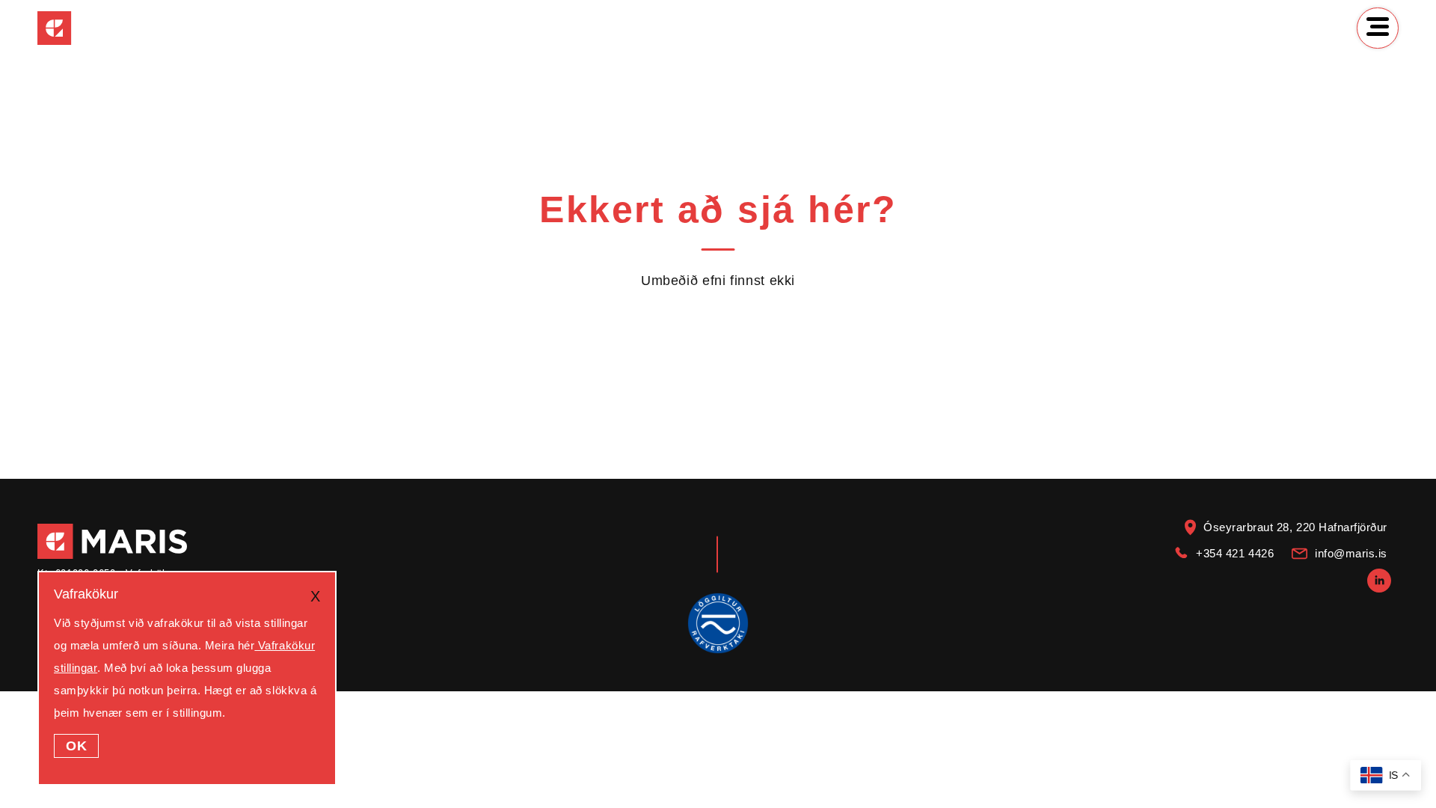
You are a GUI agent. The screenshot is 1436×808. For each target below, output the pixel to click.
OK (76, 745)
